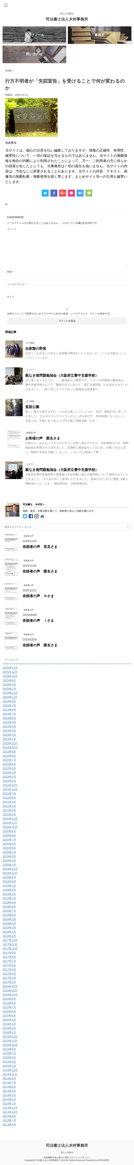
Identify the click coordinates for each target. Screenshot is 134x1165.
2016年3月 (9, 1024)
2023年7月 (9, 713)
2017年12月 (10, 940)
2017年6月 (9, 965)
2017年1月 (9, 982)
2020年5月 (9, 848)
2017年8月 (9, 956)
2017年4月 (9, 969)
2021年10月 (10, 789)
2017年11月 (10, 944)
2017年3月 (9, 973)
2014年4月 (9, 1091)
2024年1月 (9, 705)
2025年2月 (9, 688)
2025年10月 (10, 676)
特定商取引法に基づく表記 (56, 1157)
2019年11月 (10, 873)
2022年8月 (9, 755)
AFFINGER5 (103, 1160)
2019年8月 (9, 881)
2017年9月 (9, 952)
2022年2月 (9, 781)
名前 (10, 271)
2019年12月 (10, 869)
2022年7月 (9, 760)
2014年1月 (9, 1103)
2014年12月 (10, 1070)
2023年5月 (9, 722)
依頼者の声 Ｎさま (38, 596)
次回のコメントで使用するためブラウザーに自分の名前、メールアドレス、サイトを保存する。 (59, 313)
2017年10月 (10, 948)
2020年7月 (9, 839)
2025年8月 (9, 680)
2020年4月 (9, 852)
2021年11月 (10, 785)
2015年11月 (10, 1040)
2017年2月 (9, 977)
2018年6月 (9, 915)
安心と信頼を (67, 1152)
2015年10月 (10, 1044)
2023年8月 (9, 709)
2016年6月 (9, 1011)
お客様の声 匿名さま (42, 438)
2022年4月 (9, 772)
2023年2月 (9, 734)
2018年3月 (9, 927)
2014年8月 (9, 1078)
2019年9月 (9, 877)
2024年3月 (9, 701)
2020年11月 (10, 822)
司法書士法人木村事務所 (67, 19)
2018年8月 (9, 906)
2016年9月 (9, 998)
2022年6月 (9, 764)
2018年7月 (9, 910)
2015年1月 (9, 1065)
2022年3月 (9, 776)
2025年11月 (10, 672)
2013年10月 (10, 1112)
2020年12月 (10, 818)
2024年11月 (10, 697)
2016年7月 (9, 1007)
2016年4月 (9, 1019)
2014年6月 (9, 1086)
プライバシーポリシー (79, 1157)
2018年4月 (9, 923)
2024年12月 (10, 693)
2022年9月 (9, 751)
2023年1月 (9, 739)
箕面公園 (32, 407)
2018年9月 (9, 902)
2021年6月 (9, 797)
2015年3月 (9, 1061)
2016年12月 (10, 986)
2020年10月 (10, 827)
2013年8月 (9, 1116)
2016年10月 (10, 994)
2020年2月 (9, 860)
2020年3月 (9, 856)
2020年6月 (9, 843)
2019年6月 (9, 889)
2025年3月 (9, 684)
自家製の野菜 (35, 348)
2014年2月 (9, 1099)
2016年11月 (10, 990)
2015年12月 (10, 1036)
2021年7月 (9, 793)
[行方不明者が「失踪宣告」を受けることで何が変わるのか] (80, 193)
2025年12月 (10, 667)
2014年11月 (10, 1074)
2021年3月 (9, 806)
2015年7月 (9, 1053)
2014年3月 (9, 1095)
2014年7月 (9, 1082)
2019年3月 (9, 894)
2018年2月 (9, 931)
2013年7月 (9, 1120)
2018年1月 (9, 936)
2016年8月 (9, 1003)
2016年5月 (9, 1015)
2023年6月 (9, 718)
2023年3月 (9, 730)
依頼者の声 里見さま (40, 547)
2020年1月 (9, 864)
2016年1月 (9, 1032)
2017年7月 (9, 961)
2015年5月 (9, 1057)
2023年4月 (9, 726)
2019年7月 (9, 885)
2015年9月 (9, 1049)
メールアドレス (16, 284)
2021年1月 (9, 814)
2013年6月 (9, 1124)
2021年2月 (9, 810)
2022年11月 (10, 743)
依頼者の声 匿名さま (40, 571)
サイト (10, 296)
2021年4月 (9, 801)
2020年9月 (9, 831)
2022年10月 (10, 747)
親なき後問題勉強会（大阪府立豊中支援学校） (62, 375)
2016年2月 (9, 1028)
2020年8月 (9, 835)
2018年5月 (9, 919)
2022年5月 (9, 768)
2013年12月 (10, 1107)
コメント (12, 228)
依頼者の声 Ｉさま (38, 620)
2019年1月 (9, 898)
